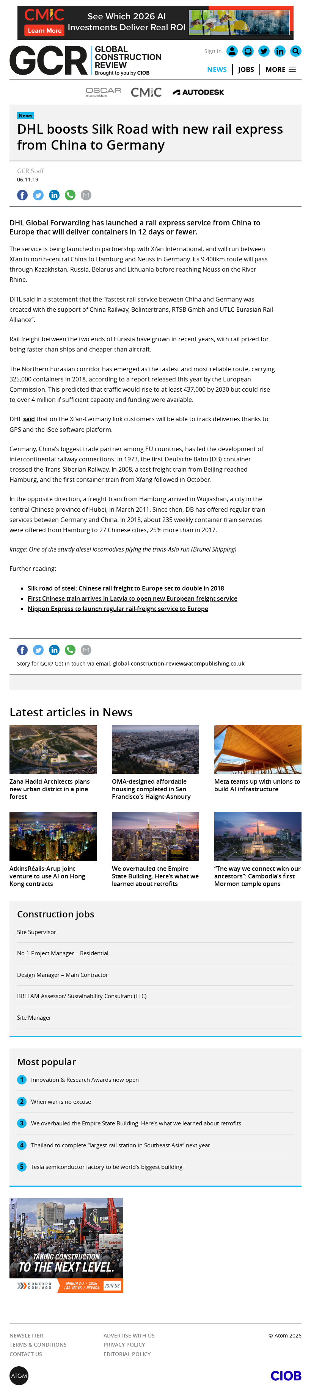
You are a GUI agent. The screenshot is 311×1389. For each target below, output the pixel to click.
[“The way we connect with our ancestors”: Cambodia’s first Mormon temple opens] (258, 836)
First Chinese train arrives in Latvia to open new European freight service (132, 598)
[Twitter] (264, 51)
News (217, 69)
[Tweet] (38, 195)
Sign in (213, 51)
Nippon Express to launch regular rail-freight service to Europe (118, 609)
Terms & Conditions (38, 1344)
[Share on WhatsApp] (70, 195)
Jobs (246, 69)
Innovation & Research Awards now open (85, 1079)
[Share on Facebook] (22, 195)
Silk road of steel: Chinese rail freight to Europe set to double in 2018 (126, 588)
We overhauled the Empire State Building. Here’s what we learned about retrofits (136, 1123)
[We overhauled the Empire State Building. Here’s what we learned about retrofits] (155, 836)
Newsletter (26, 1335)
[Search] (296, 51)
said (29, 419)
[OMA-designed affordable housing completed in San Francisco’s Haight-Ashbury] (155, 749)
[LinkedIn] (280, 51)
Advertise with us (129, 1335)
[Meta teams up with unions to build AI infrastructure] (258, 749)
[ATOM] (82, 1375)
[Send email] (86, 195)
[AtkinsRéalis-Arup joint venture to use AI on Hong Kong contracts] (53, 836)
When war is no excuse (61, 1101)
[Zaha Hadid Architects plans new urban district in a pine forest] (53, 749)
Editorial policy (127, 1354)
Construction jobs (55, 914)
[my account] (232, 51)
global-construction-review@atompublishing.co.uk (179, 663)
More (275, 69)
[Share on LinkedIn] (54, 195)
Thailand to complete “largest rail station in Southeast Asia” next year (120, 1145)
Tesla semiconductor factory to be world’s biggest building (106, 1166)
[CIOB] (229, 1376)
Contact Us (25, 1354)
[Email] (248, 51)
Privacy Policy (124, 1344)
